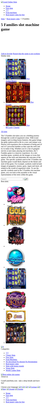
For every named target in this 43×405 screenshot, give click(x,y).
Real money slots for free (15, 15)
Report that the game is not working (26, 54)
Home (8, 6)
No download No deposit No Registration (21, 362)
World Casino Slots (13, 370)
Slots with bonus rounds (15, 366)
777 (7, 10)
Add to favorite (6, 54)
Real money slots (12, 364)
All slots (4, 132)
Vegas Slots (10, 368)
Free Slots (9, 357)
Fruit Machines (11, 360)
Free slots (9, 8)
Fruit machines (11, 13)
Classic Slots (10, 355)
